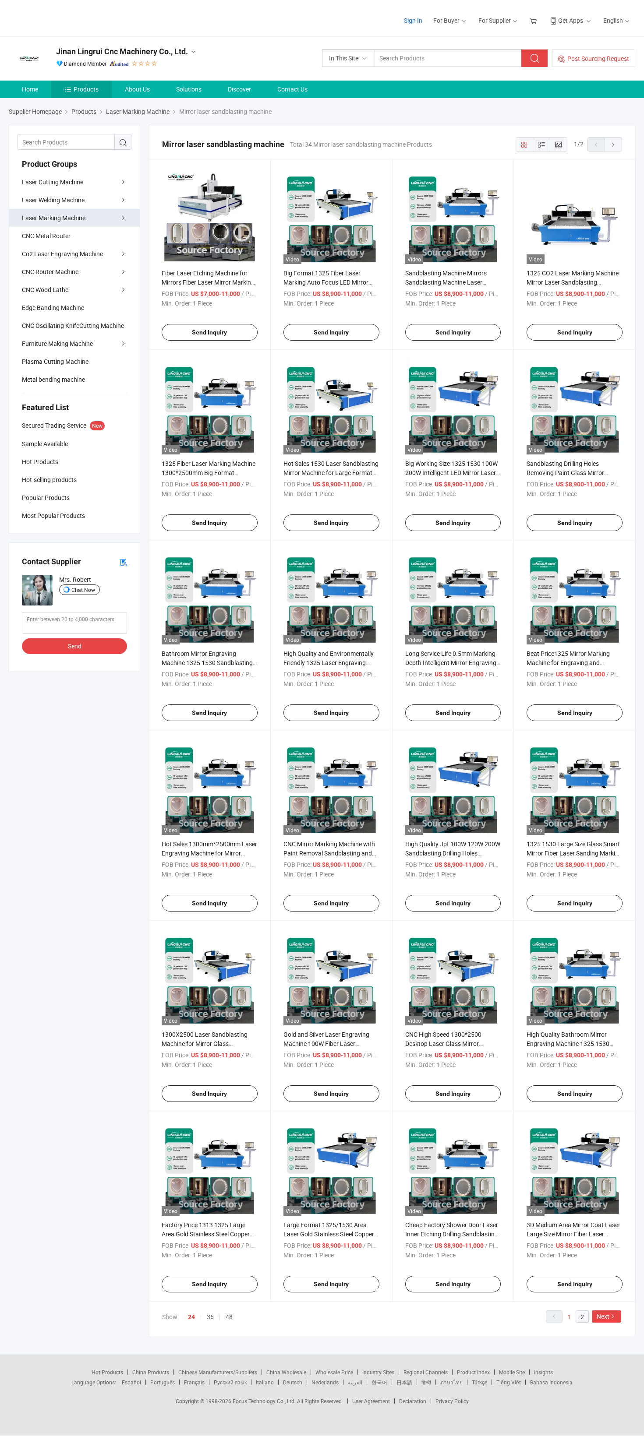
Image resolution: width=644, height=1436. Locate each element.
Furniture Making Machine (57, 343)
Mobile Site (512, 1372)
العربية (355, 1382)
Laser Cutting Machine (52, 182)
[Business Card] (123, 562)
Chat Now (83, 589)
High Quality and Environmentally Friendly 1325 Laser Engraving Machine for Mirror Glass (328, 662)
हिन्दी (426, 1382)
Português (162, 1382)
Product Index (473, 1372)
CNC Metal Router (46, 236)
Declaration (412, 1400)
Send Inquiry (209, 332)
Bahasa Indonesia (551, 1382)
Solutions (189, 89)
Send (74, 646)
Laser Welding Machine (53, 200)
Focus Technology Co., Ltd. (265, 1400)
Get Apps (570, 20)
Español (131, 1382)
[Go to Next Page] (613, 144)
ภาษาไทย (451, 1382)
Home (30, 89)
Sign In (413, 20)
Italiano (265, 1382)
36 (210, 1317)
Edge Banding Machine (53, 307)
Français (194, 1382)
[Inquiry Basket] (534, 20)
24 (191, 1316)
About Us (137, 89)
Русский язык (230, 1382)
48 (229, 1317)
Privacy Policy (452, 1400)
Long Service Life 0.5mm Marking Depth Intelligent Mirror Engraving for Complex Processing (450, 662)
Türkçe (479, 1382)
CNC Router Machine (50, 271)
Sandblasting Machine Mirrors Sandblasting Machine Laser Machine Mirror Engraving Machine (452, 282)
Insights (543, 1372)
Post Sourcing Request (598, 58)
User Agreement (371, 1400)
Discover (239, 89)
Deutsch (292, 1382)
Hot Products (107, 1372)
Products (86, 89)
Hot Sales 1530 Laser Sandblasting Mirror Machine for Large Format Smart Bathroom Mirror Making (331, 472)
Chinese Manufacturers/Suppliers (217, 1372)
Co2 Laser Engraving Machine (62, 254)
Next (603, 1316)
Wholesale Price (334, 1372)
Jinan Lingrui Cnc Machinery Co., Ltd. (122, 51)
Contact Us (292, 89)
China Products (150, 1372)
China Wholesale (286, 1372)
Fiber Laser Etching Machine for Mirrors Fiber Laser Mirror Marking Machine (208, 282)
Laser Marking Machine (53, 218)
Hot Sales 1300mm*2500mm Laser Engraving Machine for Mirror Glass (209, 853)
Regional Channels (425, 1372)
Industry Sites (378, 1372)
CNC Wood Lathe (45, 289)
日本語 (404, 1382)
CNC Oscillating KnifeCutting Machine (73, 325)
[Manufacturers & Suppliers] (65, 17)
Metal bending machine (53, 379)
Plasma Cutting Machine (55, 361)
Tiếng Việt (508, 1382)
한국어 (379, 1382)
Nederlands (325, 1382)
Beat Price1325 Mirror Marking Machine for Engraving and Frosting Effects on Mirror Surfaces (574, 662)
